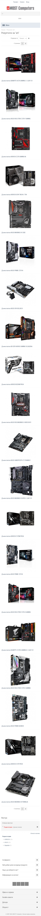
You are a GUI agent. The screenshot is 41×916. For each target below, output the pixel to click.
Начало (3, 29)
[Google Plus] (19, 884)
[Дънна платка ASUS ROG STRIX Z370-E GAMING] (20, 670)
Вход (27, 2)
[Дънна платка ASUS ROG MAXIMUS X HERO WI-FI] (20, 404)
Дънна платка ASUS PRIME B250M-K (13, 726)
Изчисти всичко (35, 833)
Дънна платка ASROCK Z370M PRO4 (13, 536)
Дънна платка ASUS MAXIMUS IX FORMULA (15, 802)
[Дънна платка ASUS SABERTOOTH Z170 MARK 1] (20, 442)
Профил (15, 2)
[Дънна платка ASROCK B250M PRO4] (20, 366)
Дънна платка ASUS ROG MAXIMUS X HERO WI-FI (16, 422)
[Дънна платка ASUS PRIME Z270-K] (20, 556)
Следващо (25, 43)
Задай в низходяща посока (28, 38)
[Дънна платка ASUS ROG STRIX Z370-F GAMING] (20, 100)
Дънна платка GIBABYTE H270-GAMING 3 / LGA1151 (17, 81)
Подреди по (14, 38)
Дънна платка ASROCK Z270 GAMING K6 (14, 156)
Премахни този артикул (37, 827)
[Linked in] (23, 884)
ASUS (6, 842)
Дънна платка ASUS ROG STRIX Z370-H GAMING (16, 612)
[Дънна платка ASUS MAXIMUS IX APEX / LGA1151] (20, 480)
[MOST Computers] (20, 8)
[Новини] (27, 884)
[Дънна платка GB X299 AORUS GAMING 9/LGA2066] (20, 328)
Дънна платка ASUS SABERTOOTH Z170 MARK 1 (16, 460)
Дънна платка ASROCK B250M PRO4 (13, 384)
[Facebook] (15, 884)
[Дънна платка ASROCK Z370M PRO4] (20, 518)
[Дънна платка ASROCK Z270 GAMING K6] (20, 138)
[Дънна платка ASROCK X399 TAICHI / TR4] (20, 176)
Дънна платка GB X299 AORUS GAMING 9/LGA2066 (17, 346)
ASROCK (7, 839)
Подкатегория (6, 836)
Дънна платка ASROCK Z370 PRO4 (12, 764)
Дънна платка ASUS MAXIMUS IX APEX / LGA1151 (17, 498)
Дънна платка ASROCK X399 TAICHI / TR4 (14, 194)
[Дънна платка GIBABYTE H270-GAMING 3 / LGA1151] (20, 62)
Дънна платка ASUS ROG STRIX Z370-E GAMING (16, 688)
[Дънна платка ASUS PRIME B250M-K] (20, 708)
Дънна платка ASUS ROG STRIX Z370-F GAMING (16, 119)
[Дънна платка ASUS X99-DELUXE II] (20, 290)
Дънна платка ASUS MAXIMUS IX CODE (13, 232)
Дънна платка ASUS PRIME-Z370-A (12, 270)
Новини (22, 2)
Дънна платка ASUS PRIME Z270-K (12, 574)
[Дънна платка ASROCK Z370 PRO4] (20, 746)
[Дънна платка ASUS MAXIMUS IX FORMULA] (20, 783)
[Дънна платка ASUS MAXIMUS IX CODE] (20, 214)
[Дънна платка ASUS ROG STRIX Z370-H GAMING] (20, 594)
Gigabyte (7, 845)
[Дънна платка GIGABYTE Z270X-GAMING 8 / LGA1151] (20, 632)
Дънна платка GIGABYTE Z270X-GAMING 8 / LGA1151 (18, 650)
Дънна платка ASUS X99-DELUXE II (12, 308)
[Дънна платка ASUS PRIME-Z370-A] (20, 252)
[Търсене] (38, 14)
